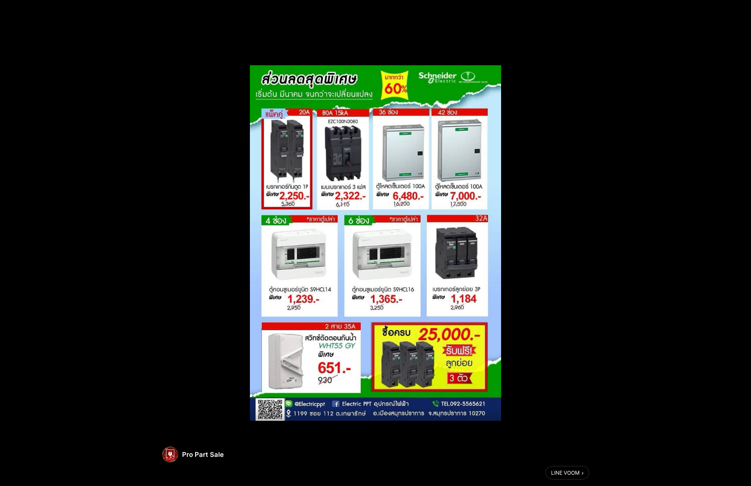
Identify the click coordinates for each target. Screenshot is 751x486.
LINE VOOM (565, 472)
